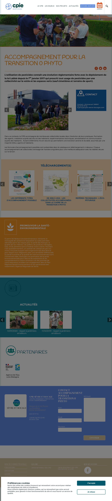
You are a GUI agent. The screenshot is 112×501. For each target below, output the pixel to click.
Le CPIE (40, 6)
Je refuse (91, 492)
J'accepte (91, 483)
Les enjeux (49, 6)
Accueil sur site (88, 6)
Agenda (99, 9)
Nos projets (61, 6)
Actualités (73, 6)
